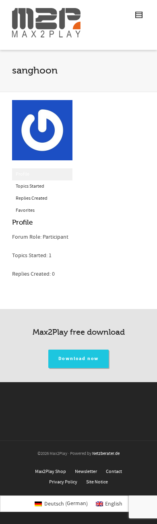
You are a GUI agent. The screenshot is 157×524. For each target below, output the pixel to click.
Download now (78, 358)
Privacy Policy (63, 482)
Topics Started (30, 186)
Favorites (25, 210)
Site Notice (97, 482)
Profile (22, 174)
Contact (114, 472)
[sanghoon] (42, 134)
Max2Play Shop (50, 472)
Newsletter (86, 472)
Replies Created (32, 198)
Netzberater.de (106, 453)
